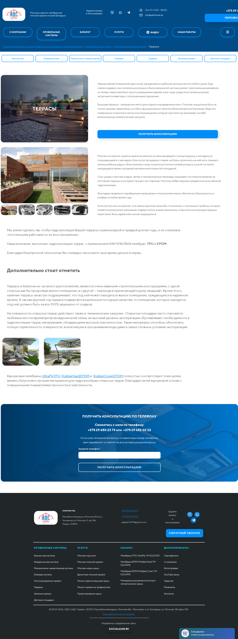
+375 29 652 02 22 (129, 516)
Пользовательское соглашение (118, 614)
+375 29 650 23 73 (129, 510)
